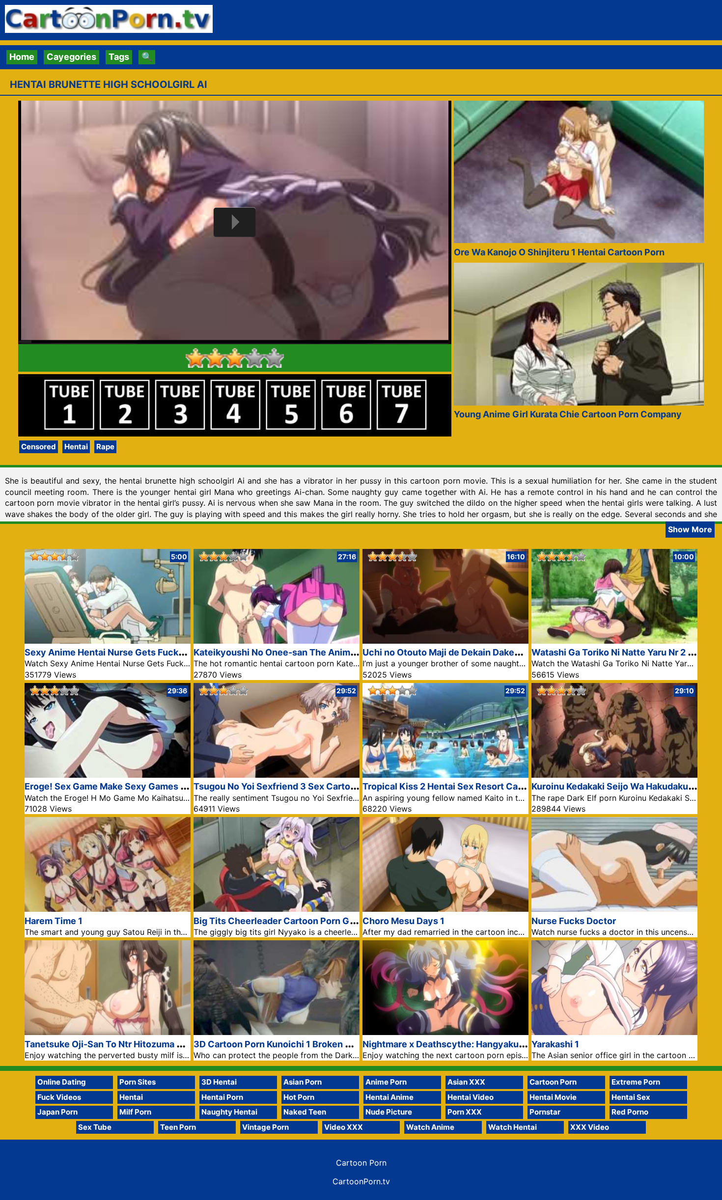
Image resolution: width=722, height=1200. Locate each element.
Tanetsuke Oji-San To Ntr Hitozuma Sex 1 (112, 1044)
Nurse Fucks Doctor (573, 921)
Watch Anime (430, 1127)
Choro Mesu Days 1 (403, 921)
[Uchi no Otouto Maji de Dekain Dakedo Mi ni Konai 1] (445, 640)
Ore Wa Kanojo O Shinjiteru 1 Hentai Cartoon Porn (559, 252)
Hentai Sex (630, 1097)
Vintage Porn (265, 1127)
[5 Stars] (274, 358)
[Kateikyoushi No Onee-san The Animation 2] (277, 640)
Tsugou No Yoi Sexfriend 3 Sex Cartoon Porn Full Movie (311, 786)
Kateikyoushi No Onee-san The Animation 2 (286, 652)
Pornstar (544, 1112)
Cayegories (71, 57)
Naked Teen (304, 1112)
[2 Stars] (215, 358)
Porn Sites (137, 1082)
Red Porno (629, 1112)
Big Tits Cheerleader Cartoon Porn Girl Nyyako (293, 921)
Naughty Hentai (229, 1112)
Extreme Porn (635, 1082)
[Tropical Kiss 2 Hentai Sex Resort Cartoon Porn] (445, 774)
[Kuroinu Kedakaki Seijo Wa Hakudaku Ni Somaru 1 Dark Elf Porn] (614, 774)
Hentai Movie (553, 1097)
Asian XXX (466, 1082)
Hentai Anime (389, 1097)
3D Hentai (219, 1082)
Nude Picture (388, 1112)
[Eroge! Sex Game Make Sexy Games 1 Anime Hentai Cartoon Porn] (108, 774)
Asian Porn (302, 1082)
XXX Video (589, 1127)
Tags (119, 57)
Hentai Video (470, 1097)
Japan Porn (57, 1112)
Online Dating (61, 1082)
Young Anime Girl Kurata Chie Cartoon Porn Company (568, 414)
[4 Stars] (254, 358)
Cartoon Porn (553, 1082)
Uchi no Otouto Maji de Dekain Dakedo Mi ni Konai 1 (470, 652)
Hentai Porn (222, 1097)
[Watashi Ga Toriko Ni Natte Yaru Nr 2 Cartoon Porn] (614, 640)
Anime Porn (386, 1082)
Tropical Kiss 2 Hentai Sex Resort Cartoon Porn (462, 786)
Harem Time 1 (54, 921)
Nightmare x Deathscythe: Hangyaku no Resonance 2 (475, 1044)
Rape (105, 446)
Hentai (76, 446)
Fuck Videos (59, 1097)
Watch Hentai (512, 1127)
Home (21, 57)
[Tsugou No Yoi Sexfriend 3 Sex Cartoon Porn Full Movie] (277, 774)
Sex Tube (94, 1127)
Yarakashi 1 (555, 1044)
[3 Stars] (235, 358)
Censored (38, 446)
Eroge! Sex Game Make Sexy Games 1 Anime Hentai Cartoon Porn (164, 786)
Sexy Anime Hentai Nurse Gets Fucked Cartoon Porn (136, 652)
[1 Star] (195, 358)
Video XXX (343, 1127)
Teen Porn (178, 1127)
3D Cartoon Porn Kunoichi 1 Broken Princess (288, 1044)
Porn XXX (464, 1112)
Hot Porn (298, 1097)
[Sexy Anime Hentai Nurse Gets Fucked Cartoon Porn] (108, 640)
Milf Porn (135, 1112)
